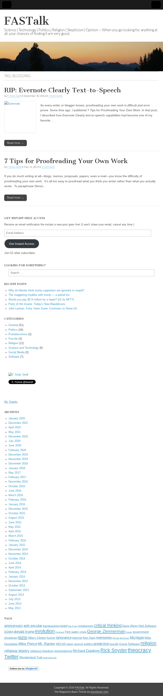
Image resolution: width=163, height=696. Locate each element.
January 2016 (16, 504)
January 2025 (16, 418)
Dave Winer (130, 626)
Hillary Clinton (37, 637)
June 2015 (14, 522)
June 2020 (14, 445)
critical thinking (108, 625)
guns (22, 637)
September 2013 (18, 590)
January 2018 (16, 468)
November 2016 (18, 481)
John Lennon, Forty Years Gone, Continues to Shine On (42, 308)
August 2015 (16, 517)
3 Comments (55, 95)
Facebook (59, 632)
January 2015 (16, 545)
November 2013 (18, 581)
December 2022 (18, 422)
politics (88, 644)
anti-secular (33, 625)
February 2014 (17, 572)
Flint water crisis (75, 631)
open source (74, 644)
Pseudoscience (17, 334)
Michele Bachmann (120, 638)
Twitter (11, 656)
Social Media (16, 352)
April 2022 (14, 427)
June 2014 (14, 563)
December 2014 (18, 549)
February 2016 (17, 499)
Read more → (15, 143)
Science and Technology (23, 347)
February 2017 (17, 477)
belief (63, 626)
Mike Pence (27, 644)
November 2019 (18, 459)
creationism (85, 626)
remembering (63, 651)
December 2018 (18, 463)
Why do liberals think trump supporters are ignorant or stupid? (46, 290)
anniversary (13, 625)
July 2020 (14, 441)
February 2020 (17, 450)
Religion (13, 343)
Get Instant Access (21, 243)
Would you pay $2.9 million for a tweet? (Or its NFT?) (41, 299)
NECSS (61, 644)
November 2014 (18, 553)
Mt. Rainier (46, 644)
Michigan (137, 637)
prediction (101, 644)
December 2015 (18, 508)
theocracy (139, 650)
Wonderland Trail (30, 657)
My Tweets (11, 401)
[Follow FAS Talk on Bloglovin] (23, 669)
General (13, 325)
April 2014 (14, 567)
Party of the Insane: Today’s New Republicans (36, 304)
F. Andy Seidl (14, 95)
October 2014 (16, 558)
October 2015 (16, 513)
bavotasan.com (99, 691)
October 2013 (16, 585)
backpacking (51, 626)
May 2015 (14, 526)
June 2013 (14, 603)
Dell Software (147, 626)
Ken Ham (89, 637)
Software (13, 356)
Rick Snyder (113, 650)
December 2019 (18, 454)
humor (51, 637)
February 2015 (17, 540)
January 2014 (16, 576)
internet (77, 637)
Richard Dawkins (86, 651)
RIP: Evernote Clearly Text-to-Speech (62, 90)
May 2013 (14, 608)
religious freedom (41, 651)
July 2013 (14, 599)
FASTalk (26, 20)
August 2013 (16, 594)
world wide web (49, 658)
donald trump (24, 631)
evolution (45, 631)
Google (129, 632)
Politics (13, 329)
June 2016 (14, 490)
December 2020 (18, 436)
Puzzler (13, 338)
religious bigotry (17, 651)
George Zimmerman (106, 631)
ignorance (64, 637)
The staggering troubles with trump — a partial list (39, 294)
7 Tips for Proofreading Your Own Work (66, 161)
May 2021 (14, 432)
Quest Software (129, 644)
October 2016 (16, 486)
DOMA (8, 631)
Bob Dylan (72, 626)
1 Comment (48, 166)
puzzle (114, 644)
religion (148, 643)
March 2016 (15, 495)
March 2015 (15, 535)
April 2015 (14, 531)
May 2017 (14, 472)
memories (104, 637)
